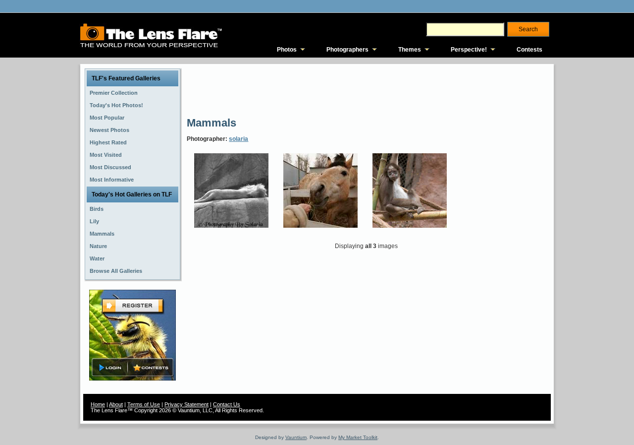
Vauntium (296, 437)
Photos (287, 49)
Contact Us (226, 404)
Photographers (347, 49)
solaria (238, 138)
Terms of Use (143, 404)
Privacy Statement (186, 404)
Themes (409, 49)
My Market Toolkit (357, 437)
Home (98, 404)
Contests (529, 49)
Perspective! (469, 49)
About (116, 404)
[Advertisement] (367, 89)
